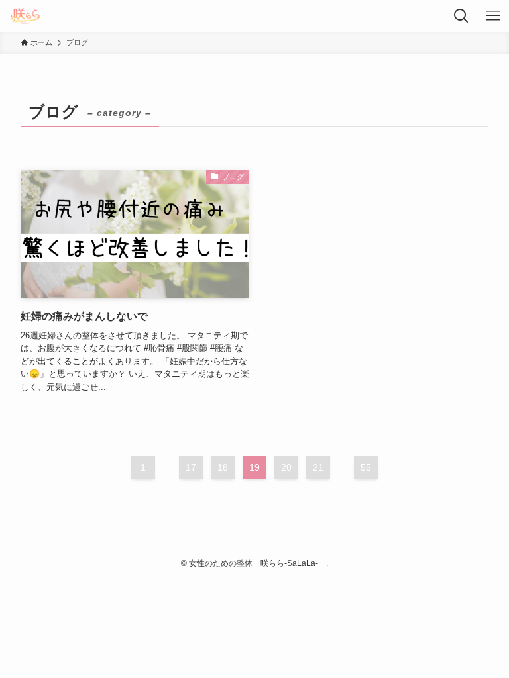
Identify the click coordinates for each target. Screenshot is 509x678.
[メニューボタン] (493, 16)
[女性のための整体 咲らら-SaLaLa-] (25, 16)
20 (286, 467)
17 (191, 467)
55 (366, 467)
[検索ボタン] (461, 16)
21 (318, 467)
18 (222, 467)
